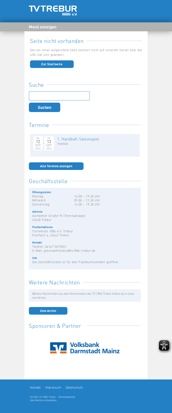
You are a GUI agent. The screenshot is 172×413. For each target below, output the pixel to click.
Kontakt (35, 387)
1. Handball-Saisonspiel (78, 139)
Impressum (53, 387)
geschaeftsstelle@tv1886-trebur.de (69, 250)
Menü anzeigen (42, 27)
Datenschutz (74, 387)
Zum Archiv (48, 310)
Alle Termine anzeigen (56, 166)
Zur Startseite (51, 64)
